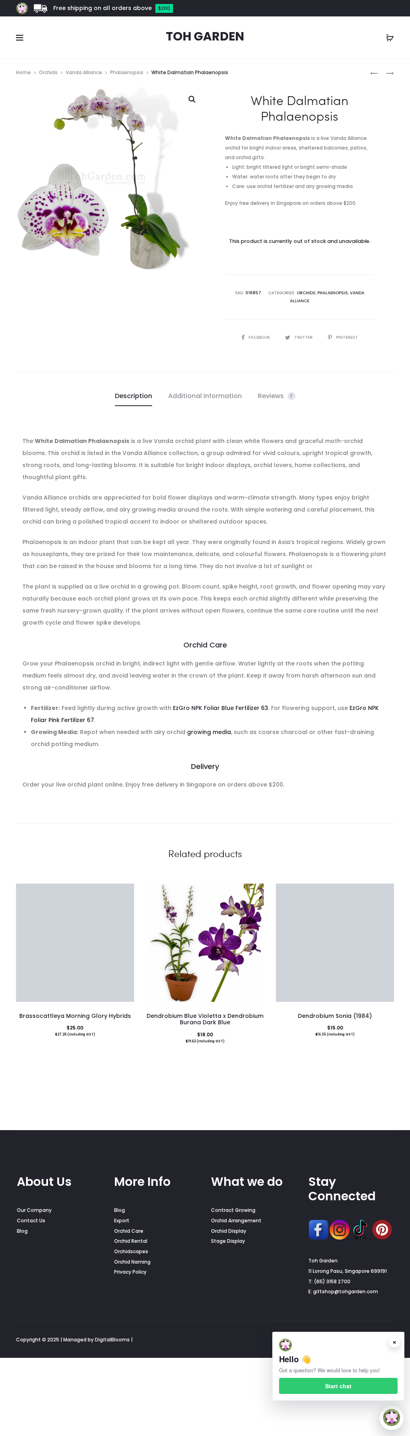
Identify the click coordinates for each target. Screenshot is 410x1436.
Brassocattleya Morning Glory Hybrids (75, 1016)
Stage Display (228, 1241)
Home (23, 72)
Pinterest (347, 337)
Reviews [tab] (275, 395)
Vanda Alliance (84, 72)
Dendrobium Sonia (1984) (335, 1016)
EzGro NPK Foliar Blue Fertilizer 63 (220, 708)
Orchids (48, 72)
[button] (192, 99)
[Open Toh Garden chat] (391, 1417)
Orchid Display (228, 1231)
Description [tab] (133, 395)
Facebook (260, 337)
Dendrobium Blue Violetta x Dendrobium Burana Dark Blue (205, 1019)
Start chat (338, 1386)
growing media (209, 732)
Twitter (304, 337)
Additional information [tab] (205, 395)
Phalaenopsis (126, 72)
